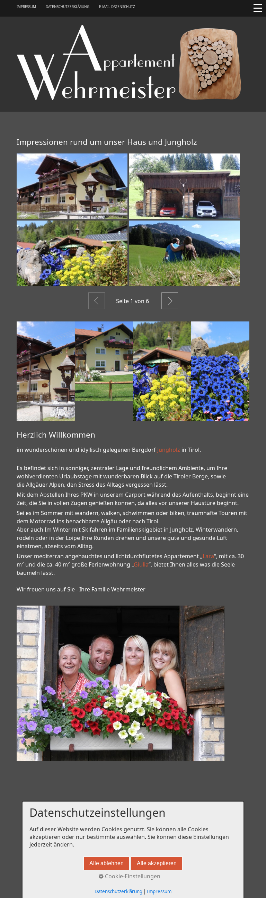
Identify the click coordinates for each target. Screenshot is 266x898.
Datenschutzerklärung (118, 891)
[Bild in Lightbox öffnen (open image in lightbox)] (72, 186)
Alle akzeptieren (157, 863)
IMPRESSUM (26, 6)
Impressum (159, 891)
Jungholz (168, 449)
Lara (208, 556)
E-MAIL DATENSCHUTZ (117, 6)
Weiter (169, 300)
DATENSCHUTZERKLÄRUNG (67, 6)
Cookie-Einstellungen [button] (132, 876)
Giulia (141, 564)
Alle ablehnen (106, 863)
